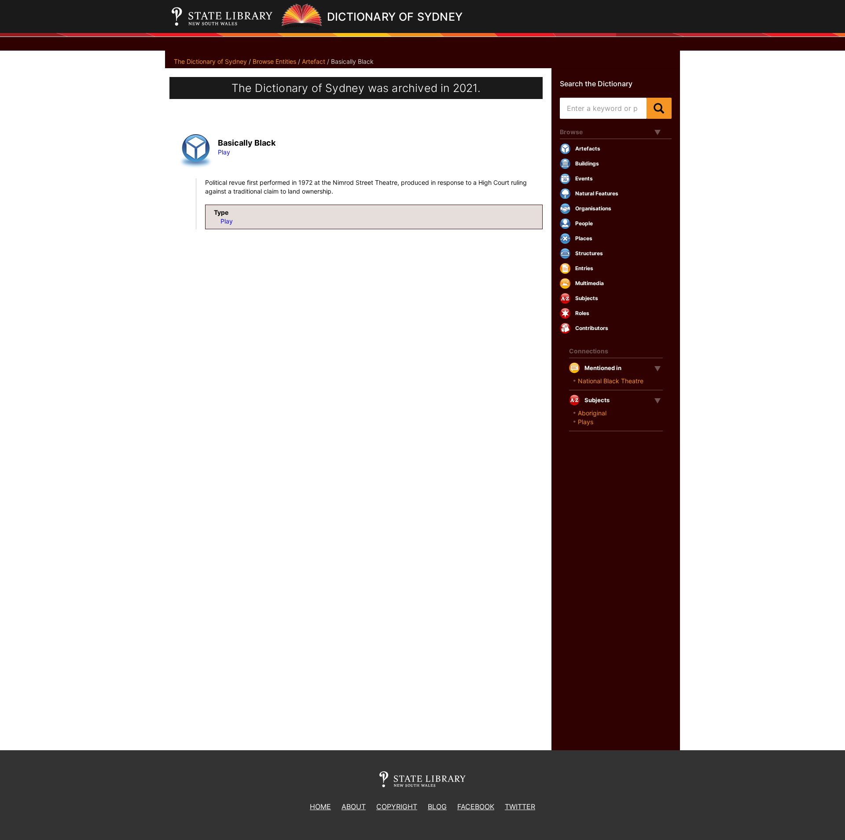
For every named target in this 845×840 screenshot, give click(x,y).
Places (583, 238)
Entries (584, 268)
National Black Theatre (610, 381)
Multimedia (589, 283)
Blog (437, 806)
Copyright (396, 806)
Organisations (593, 208)
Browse (571, 132)
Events (584, 178)
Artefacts (587, 148)
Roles (582, 313)
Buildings (587, 163)
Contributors (591, 328)
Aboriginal (592, 413)
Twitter (520, 806)
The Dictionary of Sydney (210, 61)
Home (320, 806)
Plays (585, 422)
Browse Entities (274, 61)
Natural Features (596, 193)
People (584, 223)
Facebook (475, 806)
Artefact (313, 61)
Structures (589, 253)
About (354, 806)
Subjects (586, 298)
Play (224, 152)
